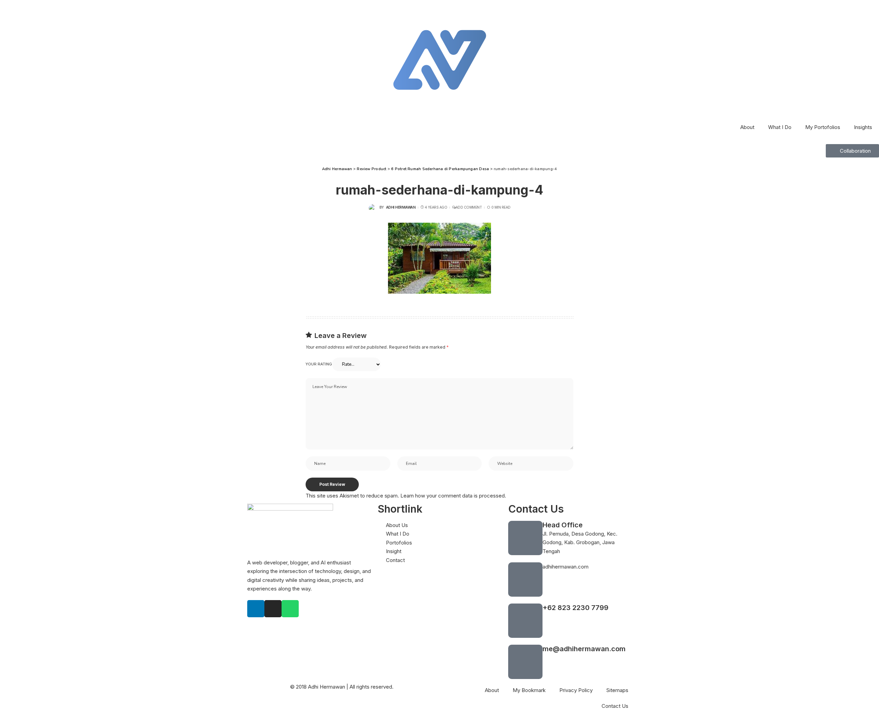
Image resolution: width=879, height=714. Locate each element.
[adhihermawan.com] (525, 579)
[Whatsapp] (290, 608)
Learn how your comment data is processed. (453, 495)
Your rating (319, 364)
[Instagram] (273, 608)
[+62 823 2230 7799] (525, 621)
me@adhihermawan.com (584, 649)
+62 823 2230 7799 (575, 608)
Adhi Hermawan (401, 207)
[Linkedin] (255, 608)
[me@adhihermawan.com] (525, 662)
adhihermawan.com (566, 566)
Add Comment (469, 207)
